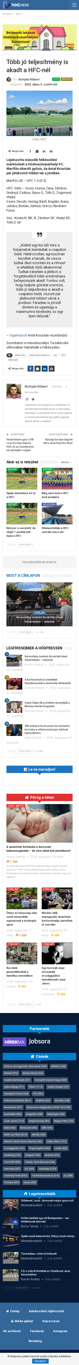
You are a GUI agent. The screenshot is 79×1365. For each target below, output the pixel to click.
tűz (29, 1168)
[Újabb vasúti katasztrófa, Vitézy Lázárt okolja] (11, 1240)
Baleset (11, 1073)
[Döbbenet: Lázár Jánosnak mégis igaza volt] (11, 1205)
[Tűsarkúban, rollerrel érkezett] (11, 1258)
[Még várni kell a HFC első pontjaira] (57, 479)
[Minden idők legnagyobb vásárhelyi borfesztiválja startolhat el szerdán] (57, 898)
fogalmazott (18, 335)
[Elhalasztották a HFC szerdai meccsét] (57, 514)
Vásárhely (47, 1168)
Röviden (49, 504)
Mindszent (28, 1128)
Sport (56, 79)
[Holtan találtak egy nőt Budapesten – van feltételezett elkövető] (11, 1222)
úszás (30, 1182)
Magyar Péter (63, 1121)
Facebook (37, 1331)
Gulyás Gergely (58, 1087)
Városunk (66, 79)
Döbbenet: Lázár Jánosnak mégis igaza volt (47, 1200)
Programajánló (39, 1148)
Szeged (32, 1155)
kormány (62, 1100)
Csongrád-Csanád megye (51, 1080)
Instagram (60, 1331)
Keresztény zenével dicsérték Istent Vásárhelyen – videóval (39, 619)
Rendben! (40, 1361)
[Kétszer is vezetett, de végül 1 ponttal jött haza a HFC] (21, 514)
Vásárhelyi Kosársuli (45, 1175)
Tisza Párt (12, 1162)
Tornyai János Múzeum (40, 1162)
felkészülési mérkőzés (40, 355)
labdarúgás (13, 360)
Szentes (52, 1155)
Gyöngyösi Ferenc (16, 1093)
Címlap (39, 612)
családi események (17, 1080)
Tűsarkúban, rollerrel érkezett (39, 1253)
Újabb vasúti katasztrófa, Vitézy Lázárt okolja (47, 1236)
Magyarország (39, 1121)
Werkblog (35, 1341)
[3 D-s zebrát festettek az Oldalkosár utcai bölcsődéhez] (11, 1275)
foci (55, 355)
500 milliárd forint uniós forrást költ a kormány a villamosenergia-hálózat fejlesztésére (47, 729)
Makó (10, 1128)
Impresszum (51, 1321)
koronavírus (13, 1107)
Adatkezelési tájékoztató (46, 1311)
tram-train (12, 1168)
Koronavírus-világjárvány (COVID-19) (49, 1107)
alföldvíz (58, 1066)
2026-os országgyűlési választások (25, 1066)
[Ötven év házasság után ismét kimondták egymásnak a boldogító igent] (21, 898)
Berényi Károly (33, 1073)
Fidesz (36, 1087)
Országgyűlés (14, 1148)
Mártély (38, 1134)
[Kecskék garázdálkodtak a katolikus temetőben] (21, 953)
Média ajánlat (24, 1321)
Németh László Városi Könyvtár (23, 1141)
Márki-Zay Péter (15, 1134)
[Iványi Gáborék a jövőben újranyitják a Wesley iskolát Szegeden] (14, 707)
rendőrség (12, 1155)
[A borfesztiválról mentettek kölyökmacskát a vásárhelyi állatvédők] (14, 684)
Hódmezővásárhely (17, 1100)
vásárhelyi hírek (15, 1175)
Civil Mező (16, 805)
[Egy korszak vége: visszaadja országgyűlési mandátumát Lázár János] (57, 953)
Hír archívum (12, 1331)
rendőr (61, 1148)
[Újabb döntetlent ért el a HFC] (21, 479)
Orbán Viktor (57, 1141)
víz (68, 1175)
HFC (63, 355)
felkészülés (20, 355)
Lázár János (14, 1121)
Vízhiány (11, 1182)
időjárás (43, 1100)
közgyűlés (34, 1114)
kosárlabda (12, 1114)
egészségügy (14, 1087)
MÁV (47, 1128)
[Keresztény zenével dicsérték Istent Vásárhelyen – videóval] (39, 604)
